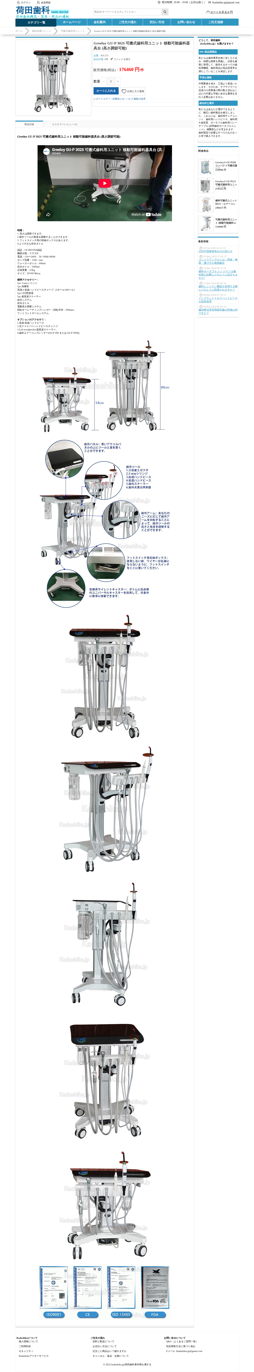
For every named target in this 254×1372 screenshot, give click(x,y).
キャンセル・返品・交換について (111, 1356)
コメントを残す (122, 59)
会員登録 (46, 2)
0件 (106, 59)
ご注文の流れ (127, 22)
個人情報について (28, 1341)
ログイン (26, 2)
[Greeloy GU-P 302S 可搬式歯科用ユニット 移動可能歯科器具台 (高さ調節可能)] (53, 77)
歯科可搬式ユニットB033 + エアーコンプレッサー (226, 204)
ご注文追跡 (215, 22)
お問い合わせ (186, 22)
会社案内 (100, 22)
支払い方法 (156, 22)
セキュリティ (26, 1351)
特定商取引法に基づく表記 (180, 1346)
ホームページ (72, 22)
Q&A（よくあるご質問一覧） (182, 1341)
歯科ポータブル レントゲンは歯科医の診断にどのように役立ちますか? (218, 274)
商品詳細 (29, 124)
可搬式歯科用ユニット (73, 31)
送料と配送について (103, 1341)
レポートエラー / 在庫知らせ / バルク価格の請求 (120, 98)
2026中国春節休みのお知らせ (215, 251)
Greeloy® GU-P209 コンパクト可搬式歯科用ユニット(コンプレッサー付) (226, 167)
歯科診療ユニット (41, 31)
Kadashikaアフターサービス (34, 1356)
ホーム (19, 31)
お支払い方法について (105, 1346)
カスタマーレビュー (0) (64, 124)
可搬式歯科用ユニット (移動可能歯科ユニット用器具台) (226, 223)
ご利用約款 (25, 1346)
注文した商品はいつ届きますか (109, 1351)
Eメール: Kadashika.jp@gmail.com (184, 1351)
